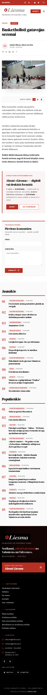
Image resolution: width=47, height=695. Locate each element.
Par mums (6, 595)
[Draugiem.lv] (13, 52)
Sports (14, 23)
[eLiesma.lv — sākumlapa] (14, 10)
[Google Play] (38, 2)
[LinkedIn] (10, 52)
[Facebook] (25, 2)
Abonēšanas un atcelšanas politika (16, 625)
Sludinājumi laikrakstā (11, 588)
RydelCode (32, 691)
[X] (28, 2)
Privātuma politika (9, 618)
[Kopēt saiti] (16, 52)
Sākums (5, 23)
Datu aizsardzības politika (12, 621)
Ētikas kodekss (8, 614)
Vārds (7, 239)
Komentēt (12, 270)
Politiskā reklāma (9, 628)
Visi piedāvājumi (29, 207)
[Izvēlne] (44, 11)
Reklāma (5, 592)
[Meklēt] (43, 2)
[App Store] (34, 2)
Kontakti (5, 599)
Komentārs (9, 249)
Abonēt (35, 11)
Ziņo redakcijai (8, 603)
